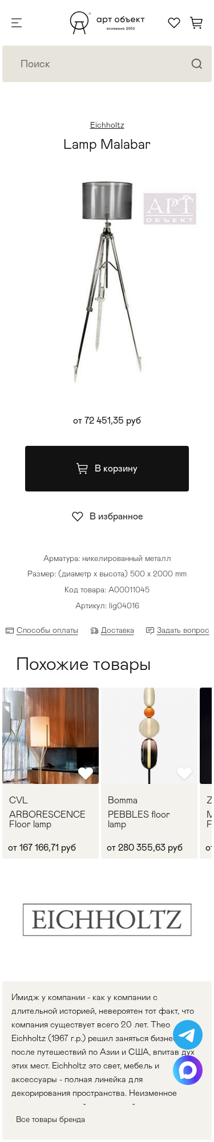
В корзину (116, 468)
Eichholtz (107, 125)
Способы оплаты (47, 630)
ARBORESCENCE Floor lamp (47, 820)
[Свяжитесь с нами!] (188, 1035)
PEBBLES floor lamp (139, 820)
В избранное (116, 516)
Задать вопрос (183, 630)
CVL (18, 800)
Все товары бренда (50, 1119)
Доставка (117, 630)
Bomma (123, 800)
